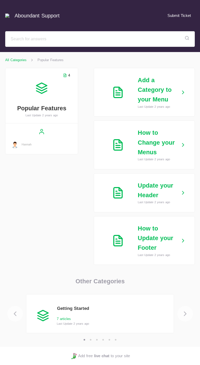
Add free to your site (104, 356)
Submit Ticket (179, 15)
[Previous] (15, 314)
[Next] (185, 314)
